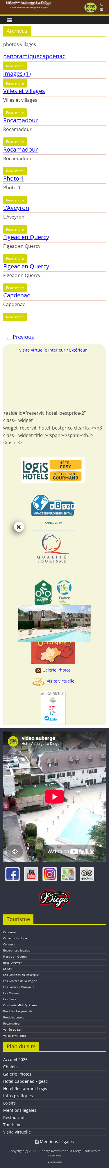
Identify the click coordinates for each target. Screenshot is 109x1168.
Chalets (10, 1066)
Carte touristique (15, 938)
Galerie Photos (56, 670)
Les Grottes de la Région (20, 981)
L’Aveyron (16, 208)
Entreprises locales (16, 950)
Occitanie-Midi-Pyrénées (20, 1005)
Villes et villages (24, 91)
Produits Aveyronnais (18, 1011)
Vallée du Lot (12, 1029)
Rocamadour (20, 120)
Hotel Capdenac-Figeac (25, 1081)
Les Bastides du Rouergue (21, 975)
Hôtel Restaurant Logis (25, 1088)
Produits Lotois (13, 1017)
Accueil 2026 (15, 1059)
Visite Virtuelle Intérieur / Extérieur (53, 350)
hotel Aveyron (12, 962)
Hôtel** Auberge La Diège (28, 2)
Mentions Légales (56, 1141)
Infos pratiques (18, 1095)
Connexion (55, 1161)
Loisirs (9, 1103)
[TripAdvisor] (87, 874)
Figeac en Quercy (26, 237)
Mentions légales (19, 1110)
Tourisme (12, 1124)
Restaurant (14, 1117)
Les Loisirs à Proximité (19, 987)
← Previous (20, 336)
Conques (9, 944)
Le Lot (7, 969)
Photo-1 (13, 178)
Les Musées (11, 993)
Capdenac (16, 295)
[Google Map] (68, 874)
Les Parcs (9, 999)
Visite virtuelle (60, 681)
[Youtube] (31, 874)
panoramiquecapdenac (34, 56)
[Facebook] (12, 874)
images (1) (17, 73)
